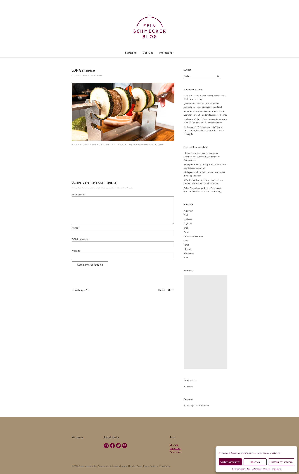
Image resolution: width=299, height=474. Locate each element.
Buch (186, 215)
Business (188, 219)
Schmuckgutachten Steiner (196, 405)
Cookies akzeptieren (230, 461)
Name (76, 227)
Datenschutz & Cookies (241, 469)
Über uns (148, 52)
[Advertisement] (206, 322)
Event (186, 232)
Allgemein (188, 210)
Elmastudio (164, 466)
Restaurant (189, 253)
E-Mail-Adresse (80, 239)
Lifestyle (188, 249)
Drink (186, 227)
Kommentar (79, 194)
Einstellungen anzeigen (281, 461)
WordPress (137, 466)
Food (186, 240)
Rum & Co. (188, 386)
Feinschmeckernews (193, 236)
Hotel (186, 244)
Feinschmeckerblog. (88, 466)
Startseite (131, 52)
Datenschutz (176, 452)
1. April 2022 (76, 75)
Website (76, 250)
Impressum (276, 469)
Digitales (188, 223)
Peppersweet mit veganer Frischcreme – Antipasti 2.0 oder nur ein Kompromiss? (202, 156)
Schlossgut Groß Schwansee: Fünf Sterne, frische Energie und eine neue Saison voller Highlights (204, 130)
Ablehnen (255, 461)
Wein (186, 257)
